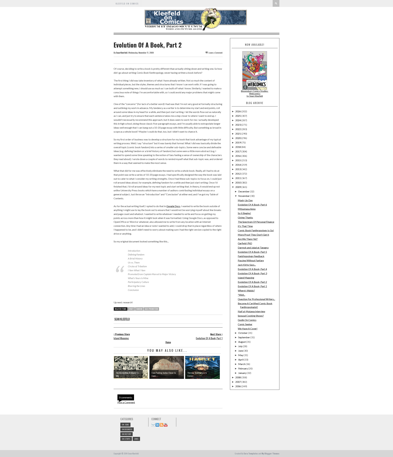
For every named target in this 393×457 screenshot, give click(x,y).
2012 (238, 173)
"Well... (241, 294)
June (240, 350)
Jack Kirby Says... (247, 264)
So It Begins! (244, 213)
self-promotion (151, 309)
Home (168, 342)
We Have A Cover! (247, 328)
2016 (238, 155)
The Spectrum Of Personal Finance (256, 221)
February (243, 368)
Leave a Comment (215, 52)
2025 (238, 115)
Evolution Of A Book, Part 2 (252, 281)
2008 (238, 377)
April (241, 359)
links (136, 439)
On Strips (126, 439)
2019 (238, 142)
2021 (238, 133)
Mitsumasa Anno (247, 208)
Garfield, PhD (245, 243)
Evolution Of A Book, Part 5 (252, 251)
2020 (238, 138)
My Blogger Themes (270, 453)
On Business (127, 429)
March (242, 364)
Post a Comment (126, 402)
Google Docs (173, 206)
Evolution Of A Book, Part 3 (252, 273)
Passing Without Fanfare (251, 260)
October (243, 332)
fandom (139, 309)
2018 (238, 146)
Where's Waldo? (246, 290)
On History (126, 434)
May (241, 355)
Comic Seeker (245, 324)
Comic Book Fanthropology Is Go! (256, 230)
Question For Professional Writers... (256, 299)
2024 (238, 120)
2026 (238, 111)
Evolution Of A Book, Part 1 (252, 286)
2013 (238, 169)
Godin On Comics (247, 319)
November (244, 195)
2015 (238, 160)
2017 (238, 151)
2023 (238, 124)
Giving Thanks (245, 217)
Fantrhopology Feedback (251, 256)
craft (131, 309)
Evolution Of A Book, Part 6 (252, 204)
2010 (238, 182)
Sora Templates (251, 453)
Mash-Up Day (245, 200)
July (240, 346)
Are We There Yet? (248, 238)
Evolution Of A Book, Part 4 (252, 269)
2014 (238, 164)
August (242, 341)
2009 (238, 186)
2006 (238, 386)
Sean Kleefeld (121, 52)
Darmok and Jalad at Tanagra (253, 247)
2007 (238, 381)
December (244, 191)
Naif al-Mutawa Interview (251, 311)
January (242, 372)
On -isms (125, 424)
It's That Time (245, 226)
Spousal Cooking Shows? (251, 315)
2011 (238, 178)
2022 (238, 129)
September (244, 337)
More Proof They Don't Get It (253, 234)
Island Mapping (246, 277)
